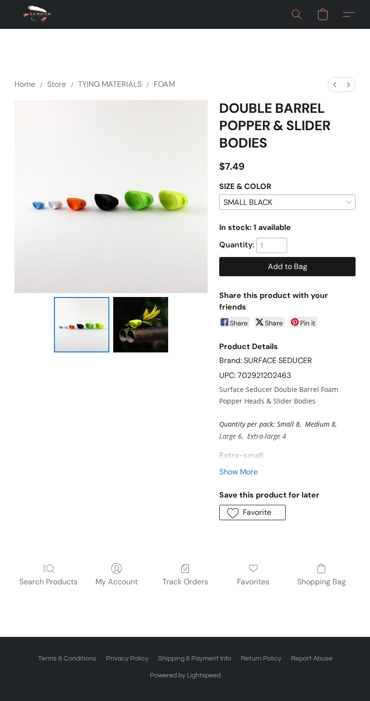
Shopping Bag (321, 582)
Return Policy (261, 658)
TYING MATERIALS (110, 84)
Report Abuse (311, 658)
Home (24, 84)
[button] (37, 14)
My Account (116, 582)
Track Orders (185, 582)
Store (56, 84)
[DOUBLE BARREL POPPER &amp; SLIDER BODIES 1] (141, 324)
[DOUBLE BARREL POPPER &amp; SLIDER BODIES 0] (81, 324)
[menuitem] (335, 85)
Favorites (253, 582)
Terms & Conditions (67, 658)
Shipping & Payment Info (194, 658)
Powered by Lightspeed (185, 675)
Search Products (48, 582)
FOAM (164, 84)
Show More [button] (238, 472)
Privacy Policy (127, 658)
